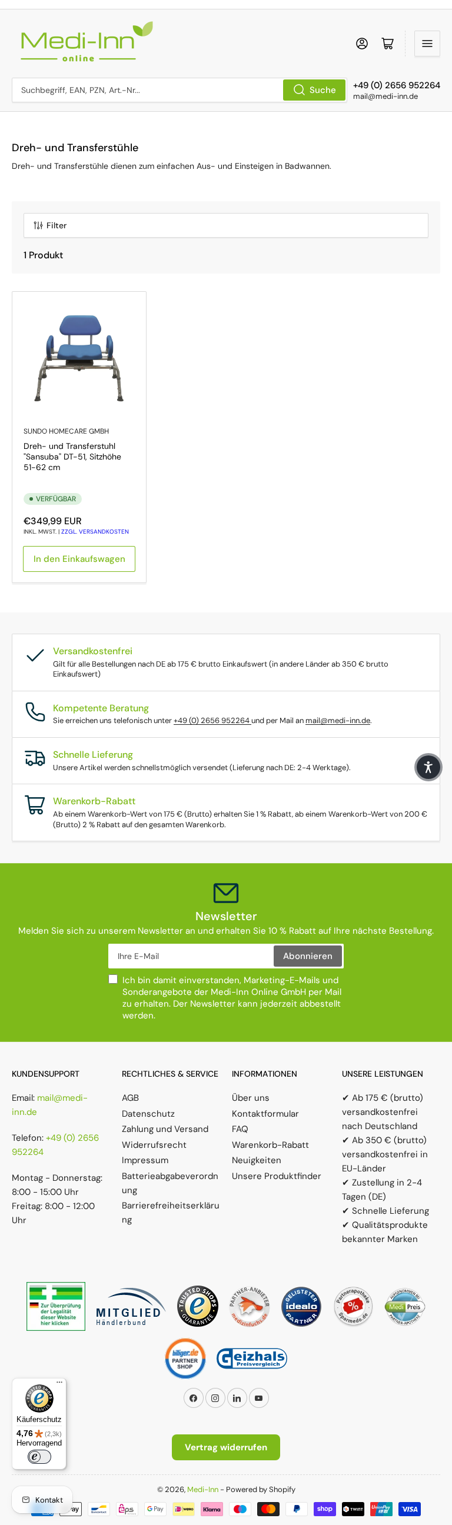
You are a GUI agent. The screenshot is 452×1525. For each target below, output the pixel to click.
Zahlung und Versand (165, 1129)
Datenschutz (148, 1114)
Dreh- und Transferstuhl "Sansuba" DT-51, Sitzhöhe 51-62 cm (72, 456)
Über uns (251, 1098)
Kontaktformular (265, 1114)
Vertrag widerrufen (226, 1447)
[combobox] (179, 90)
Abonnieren (308, 956)
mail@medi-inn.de (337, 720)
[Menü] (59, 1385)
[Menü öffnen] (427, 43)
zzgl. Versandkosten (95, 531)
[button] (428, 767)
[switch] (39, 1457)
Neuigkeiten (256, 1160)
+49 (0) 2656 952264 (212, 720)
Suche (323, 90)
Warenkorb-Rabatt (270, 1145)
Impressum (145, 1160)
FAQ (240, 1129)
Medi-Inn (202, 1489)
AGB (130, 1098)
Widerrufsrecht (154, 1145)
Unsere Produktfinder (276, 1176)
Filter (56, 225)
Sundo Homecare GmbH (66, 431)
